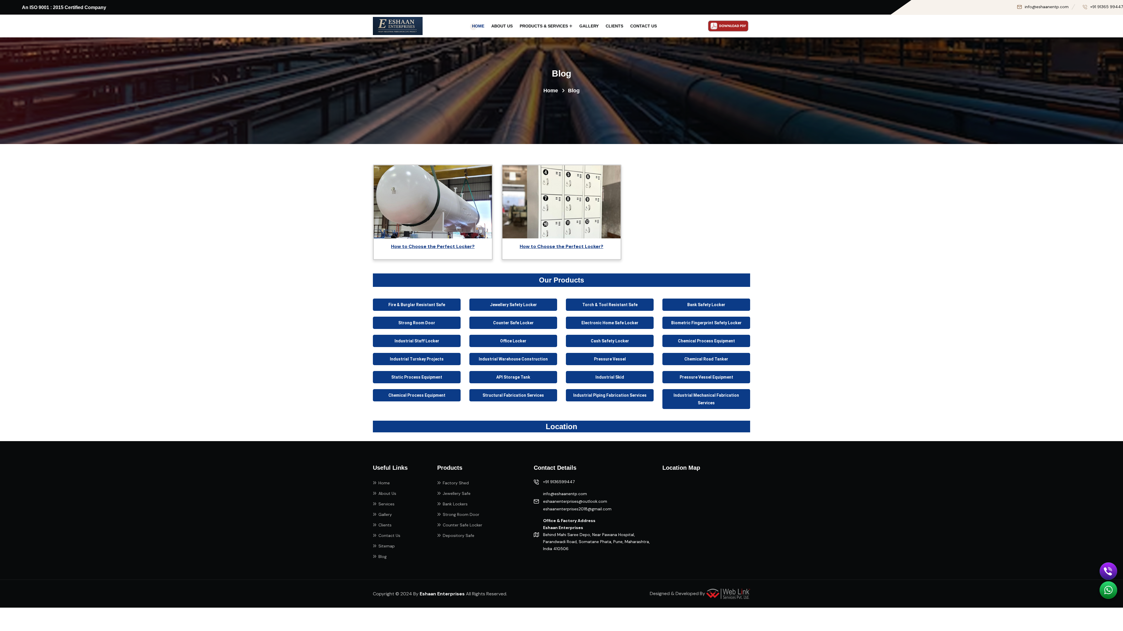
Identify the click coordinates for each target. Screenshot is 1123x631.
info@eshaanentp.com (1047, 6)
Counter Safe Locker (513, 322)
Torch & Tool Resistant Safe (610, 304)
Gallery (385, 514)
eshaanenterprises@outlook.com (575, 501)
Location (561, 426)
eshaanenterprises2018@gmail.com (577, 509)
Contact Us (389, 535)
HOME (478, 26)
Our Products (561, 280)
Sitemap (386, 546)
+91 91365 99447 (1106, 6)
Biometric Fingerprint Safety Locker (706, 322)
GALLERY (589, 26)
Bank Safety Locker (706, 304)
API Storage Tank (513, 377)
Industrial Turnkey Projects (417, 359)
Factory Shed (456, 483)
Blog (382, 556)
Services (386, 504)
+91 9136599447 (559, 481)
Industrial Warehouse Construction (513, 359)
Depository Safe (458, 535)
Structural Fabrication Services (513, 395)
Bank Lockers (455, 504)
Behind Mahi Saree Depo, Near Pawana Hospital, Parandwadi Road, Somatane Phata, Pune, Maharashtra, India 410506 (596, 534)
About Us (387, 493)
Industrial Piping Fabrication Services (610, 395)
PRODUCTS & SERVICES (544, 26)
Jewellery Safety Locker (513, 304)
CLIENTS (614, 26)
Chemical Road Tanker (706, 359)
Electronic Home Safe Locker (609, 322)
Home (550, 90)
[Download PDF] (728, 26)
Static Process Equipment (416, 377)
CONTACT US (643, 26)
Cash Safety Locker (610, 341)
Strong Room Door (416, 322)
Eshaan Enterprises (442, 594)
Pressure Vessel (610, 359)
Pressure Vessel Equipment (706, 377)
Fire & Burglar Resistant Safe (416, 304)
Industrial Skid (609, 377)
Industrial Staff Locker (417, 341)
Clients (385, 525)
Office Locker (513, 341)
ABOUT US (502, 26)
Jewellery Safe (457, 493)
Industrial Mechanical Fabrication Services (706, 399)
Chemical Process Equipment (706, 341)
